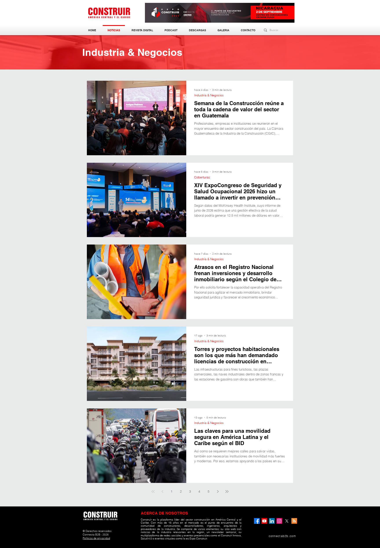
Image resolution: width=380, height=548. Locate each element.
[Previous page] (162, 491)
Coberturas (202, 177)
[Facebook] (257, 521)
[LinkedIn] (272, 521)
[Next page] (218, 491)
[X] (287, 521)
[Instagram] (279, 521)
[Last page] (227, 491)
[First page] (153, 491)
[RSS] (294, 521)
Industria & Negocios (209, 95)
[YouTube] (264, 521)
